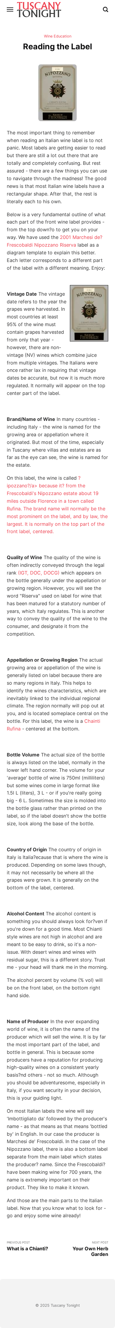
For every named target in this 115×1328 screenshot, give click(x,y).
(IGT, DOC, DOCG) (39, 573)
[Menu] (10, 9)
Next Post (90, 1249)
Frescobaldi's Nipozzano (34, 493)
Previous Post (27, 1246)
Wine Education (57, 36)
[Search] (105, 9)
